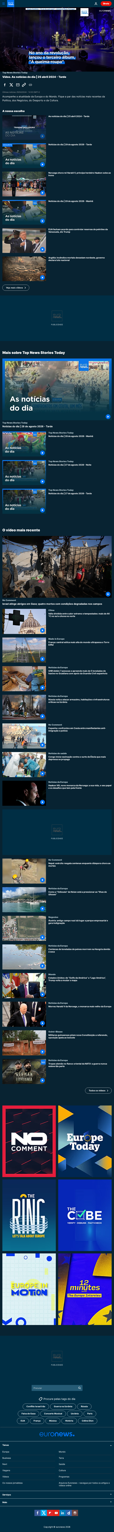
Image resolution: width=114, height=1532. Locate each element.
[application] (57, 39)
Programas (64, 1476)
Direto (106, 3)
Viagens (6, 1470)
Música (53, 1421)
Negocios (53, 917)
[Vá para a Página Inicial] (10, 3)
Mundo (52, 974)
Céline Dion (88, 1421)
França (37, 1421)
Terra (61, 1458)
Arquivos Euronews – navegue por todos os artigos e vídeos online (84, 1484)
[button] (15, 288)
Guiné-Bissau (55, 1031)
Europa (5, 1451)
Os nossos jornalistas (12, 1483)
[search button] (80, 1388)
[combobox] (57, 1388)
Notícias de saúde (57, 753)
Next (4, 1464)
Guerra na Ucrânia (63, 1406)
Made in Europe (56, 639)
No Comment (9, 600)
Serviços (6, 1495)
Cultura (62, 1470)
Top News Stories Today (14, 422)
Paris (89, 1413)
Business (6, 1458)
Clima (51, 610)
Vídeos (5, 1476)
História (69, 1421)
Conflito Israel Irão (35, 1406)
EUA (23, 1421)
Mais (4, 1502)
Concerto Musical (53, 1413)
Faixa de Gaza (28, 1413)
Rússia (84, 1406)
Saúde (62, 1464)
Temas (5, 1445)
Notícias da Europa (58, 667)
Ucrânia (75, 1413)
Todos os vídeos (97, 1090)
